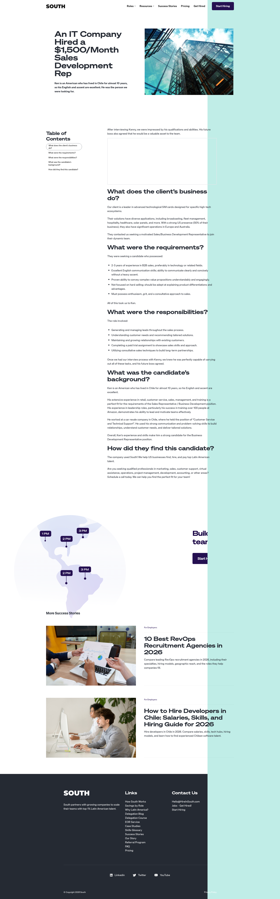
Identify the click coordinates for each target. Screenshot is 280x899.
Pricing (185, 6)
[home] (55, 6)
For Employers (150, 627)
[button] (131, 6)
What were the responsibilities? (62, 157)
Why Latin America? (136, 810)
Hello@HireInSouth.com (186, 802)
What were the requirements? (62, 152)
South (133, 457)
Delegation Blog (134, 814)
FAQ (127, 846)
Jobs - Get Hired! (181, 806)
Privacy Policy (210, 892)
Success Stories (167, 6)
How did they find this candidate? (63, 169)
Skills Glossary (133, 830)
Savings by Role (134, 806)
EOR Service (132, 822)
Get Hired (199, 6)
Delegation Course (136, 818)
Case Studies (132, 826)
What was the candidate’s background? (59, 163)
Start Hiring (178, 810)
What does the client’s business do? (63, 147)
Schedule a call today (119, 477)
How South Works (135, 802)
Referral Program (135, 842)
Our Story (130, 838)
